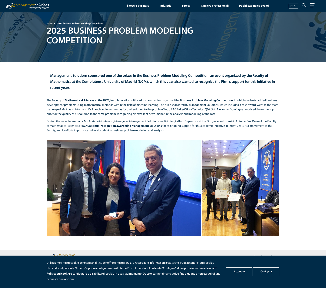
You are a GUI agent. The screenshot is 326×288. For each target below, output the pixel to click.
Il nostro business (137, 6)
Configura (266, 271)
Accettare (239, 271)
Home (49, 23)
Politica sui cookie (58, 273)
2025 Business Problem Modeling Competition (80, 23)
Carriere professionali (215, 6)
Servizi (186, 6)
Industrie (165, 6)
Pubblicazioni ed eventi (254, 6)
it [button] (292, 6)
